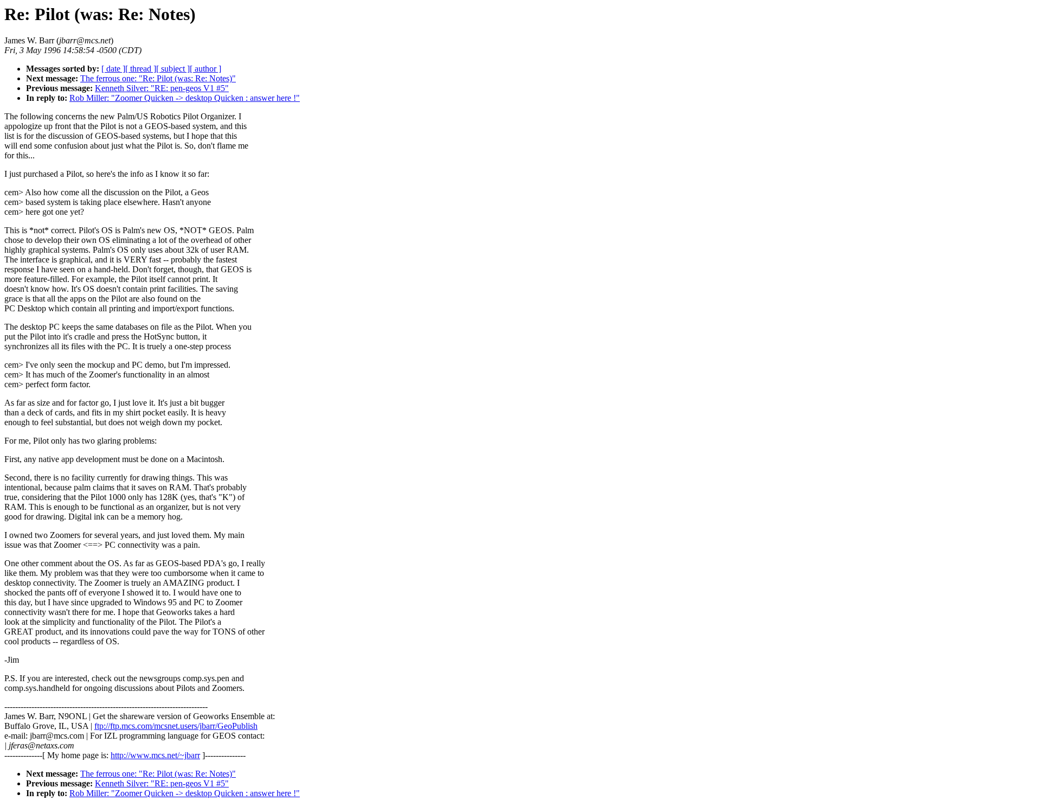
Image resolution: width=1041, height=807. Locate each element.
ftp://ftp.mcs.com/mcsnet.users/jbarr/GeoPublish (176, 726)
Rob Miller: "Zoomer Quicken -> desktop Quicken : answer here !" (184, 98)
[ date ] (113, 68)
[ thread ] (140, 68)
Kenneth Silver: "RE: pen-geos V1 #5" (162, 88)
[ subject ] (173, 68)
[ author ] (205, 68)
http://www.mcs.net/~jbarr (155, 755)
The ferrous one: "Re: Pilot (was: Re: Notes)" (158, 78)
